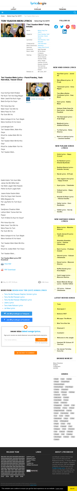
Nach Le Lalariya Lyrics (65, 137)
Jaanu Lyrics (9, 303)
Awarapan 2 (61, 309)
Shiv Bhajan (58, 437)
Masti (67, 416)
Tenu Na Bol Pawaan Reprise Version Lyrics (20, 294)
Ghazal (72, 408)
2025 (12, 476)
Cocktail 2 (60, 333)
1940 (8, 458)
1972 (8, 465)
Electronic (64, 402)
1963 (5, 463)
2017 (8, 475)
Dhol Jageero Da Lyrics (65, 179)
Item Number (65, 413)
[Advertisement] (13, 167)
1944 (20, 458)
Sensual (62, 431)
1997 (12, 470)
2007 (23, 471)
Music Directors (58, 363)
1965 (11, 463)
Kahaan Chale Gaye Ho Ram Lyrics (65, 110)
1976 (20, 465)
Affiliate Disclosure (32, 465)
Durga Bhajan (65, 381)
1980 (8, 466)
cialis (9, 446)
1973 (11, 465)
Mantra (57, 392)
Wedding (70, 434)
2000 (23, 470)
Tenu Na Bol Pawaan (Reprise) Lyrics (18, 300)
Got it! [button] (72, 488)
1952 (20, 460)
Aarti (63, 379)
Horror (56, 413)
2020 (17, 475)
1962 (2, 463)
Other (72, 418)
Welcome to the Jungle (65, 338)
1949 (11, 460)
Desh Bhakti (58, 400)
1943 (17, 458)
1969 (23, 463)
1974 (14, 465)
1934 (14, 456)
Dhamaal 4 (60, 328)
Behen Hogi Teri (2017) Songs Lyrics (29, 290)
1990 (14, 468)
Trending (62, 9)
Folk (73, 405)
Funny (65, 408)
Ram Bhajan (69, 387)
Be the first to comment (26, 353)
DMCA (28, 461)
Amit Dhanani (42, 39)
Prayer (56, 426)
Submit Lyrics (31, 456)
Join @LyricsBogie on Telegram (17, 314)
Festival (67, 405)
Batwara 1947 (62, 314)
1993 (23, 468)
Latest (13, 9)
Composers (56, 366)
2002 (6, 471)
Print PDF (7, 264)
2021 (20, 475)
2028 (21, 476)
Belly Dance (58, 397)
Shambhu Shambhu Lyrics (64, 242)
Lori (56, 416)
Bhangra (64, 392)
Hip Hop (69, 410)
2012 (16, 473)
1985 (23, 466)
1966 (14, 463)
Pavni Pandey (42, 34)
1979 (5, 466)
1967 (17, 463)
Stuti (73, 437)
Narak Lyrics (65, 174)
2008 (2, 473)
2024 (7, 476)
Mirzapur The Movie (64, 318)
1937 (23, 456)
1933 (11, 456)
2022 (23, 475)
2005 (16, 471)
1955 (5, 461)
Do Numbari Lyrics (64, 162)
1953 (23, 460)
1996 (9, 470)
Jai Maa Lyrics (9, 308)
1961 (23, 461)
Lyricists (55, 368)
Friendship (57, 408)
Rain (70, 426)
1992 (20, 468)
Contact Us (30, 463)
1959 (17, 461)
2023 (2, 476)
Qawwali (64, 426)
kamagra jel (33, 446)
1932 (8, 456)
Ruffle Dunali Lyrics (64, 269)
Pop (69, 423)
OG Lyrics (64, 289)
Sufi (63, 434)
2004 (12, 471)
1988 (8, 468)
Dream (56, 402)
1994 (2, 470)
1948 (8, 460)
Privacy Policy (31, 460)
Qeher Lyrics (64, 204)
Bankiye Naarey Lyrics (65, 168)
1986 (2, 468)
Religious (57, 429)
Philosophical (64, 421)
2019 (14, 475)
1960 (20, 461)
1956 (8, 461)
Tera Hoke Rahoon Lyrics (13, 305)
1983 (17, 466)
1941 (11, 458)
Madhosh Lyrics (63, 124)
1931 (5, 456)
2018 (11, 475)
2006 (19, 471)
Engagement (58, 405)
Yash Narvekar (42, 43)
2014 (22, 473)
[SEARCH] (75, 12)
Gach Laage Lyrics (64, 276)
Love (61, 416)
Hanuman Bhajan (59, 384)
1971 (5, 465)
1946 (2, 460)
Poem (63, 423)
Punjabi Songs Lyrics (58, 468)
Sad (56, 431)
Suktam (57, 439)
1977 (23, 465)
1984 (20, 466)
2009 (6, 473)
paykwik (26, 446)
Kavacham (65, 389)
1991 (17, 468)
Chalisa (57, 389)
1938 (2, 458)
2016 (5, 475)
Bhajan (57, 381)
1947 (5, 460)
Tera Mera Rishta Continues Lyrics (65, 95)
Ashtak (69, 379)
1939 (5, 458)
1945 (23, 458)
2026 (16, 476)
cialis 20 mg (3, 446)
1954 (2, 461)
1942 (14, 458)
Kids (73, 413)
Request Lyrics (31, 458)
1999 (19, 470)
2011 (12, 473)
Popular (37, 9)
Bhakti (56, 379)
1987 (5, 468)
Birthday (72, 392)
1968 (20, 463)
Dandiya (66, 397)
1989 (11, 468)
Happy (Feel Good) (43, 47)
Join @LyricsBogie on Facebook (18, 320)
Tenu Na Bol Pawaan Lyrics (14, 297)
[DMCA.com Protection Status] (32, 471)
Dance (64, 394)
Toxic (59, 304)
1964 (8, 463)
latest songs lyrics (31, 331)
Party (56, 421)
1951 (17, 460)
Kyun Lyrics (65, 185)
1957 (11, 461)
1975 (17, 465)
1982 (14, 466)
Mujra (66, 418)
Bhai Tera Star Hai (63, 323)
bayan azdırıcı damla (17, 446)
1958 (14, 461)
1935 (17, 456)
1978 (2, 466)
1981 (11, 466)
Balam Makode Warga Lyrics (65, 283)
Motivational (58, 418)
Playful (56, 423)
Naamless (41, 45)
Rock (64, 429)
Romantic (71, 429)
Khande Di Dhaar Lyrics (65, 197)
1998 (16, 470)
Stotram (67, 437)
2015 (2, 475)
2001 (2, 471)
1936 (20, 456)
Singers (55, 365)
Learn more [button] (59, 488)
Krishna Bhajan (59, 387)
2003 (9, 471)
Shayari (57, 434)
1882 (2, 456)
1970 (2, 465)
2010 (9, 473)
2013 (19, 473)
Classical (57, 394)
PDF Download (9, 270)
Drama (66, 400)
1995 (5, 470)
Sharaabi (70, 431)
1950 (14, 460)
